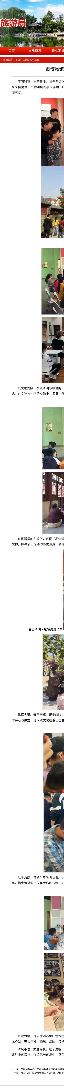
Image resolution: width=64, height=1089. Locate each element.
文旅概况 (35, 51)
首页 (11, 51)
